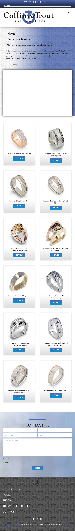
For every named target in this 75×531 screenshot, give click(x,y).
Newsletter (8, 459)
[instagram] (41, 519)
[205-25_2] (56, 174)
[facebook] (34, 519)
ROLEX (7, 495)
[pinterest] (37, 519)
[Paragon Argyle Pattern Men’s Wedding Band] (19, 364)
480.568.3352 (28, 2)
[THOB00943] (56, 364)
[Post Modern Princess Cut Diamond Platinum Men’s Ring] (19, 316)
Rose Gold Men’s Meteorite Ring (19, 154)
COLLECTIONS (11, 489)
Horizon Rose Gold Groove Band (56, 391)
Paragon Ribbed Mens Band (19, 201)
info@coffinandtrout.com (42, 2)
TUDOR (7, 500)
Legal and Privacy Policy (11, 524)
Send (37, 468)
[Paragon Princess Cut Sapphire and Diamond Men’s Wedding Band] (56, 316)
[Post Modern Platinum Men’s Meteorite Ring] (56, 269)
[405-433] (19, 174)
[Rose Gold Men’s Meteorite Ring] (19, 127)
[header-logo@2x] (29, 11)
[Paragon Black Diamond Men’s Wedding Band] (56, 127)
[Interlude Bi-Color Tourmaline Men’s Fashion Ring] (56, 221)
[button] (38, 64)
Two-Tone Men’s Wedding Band (19, 296)
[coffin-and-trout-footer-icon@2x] (37, 481)
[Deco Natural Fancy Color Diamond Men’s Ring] (19, 221)
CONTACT (8, 512)
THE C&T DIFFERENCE (16, 506)
